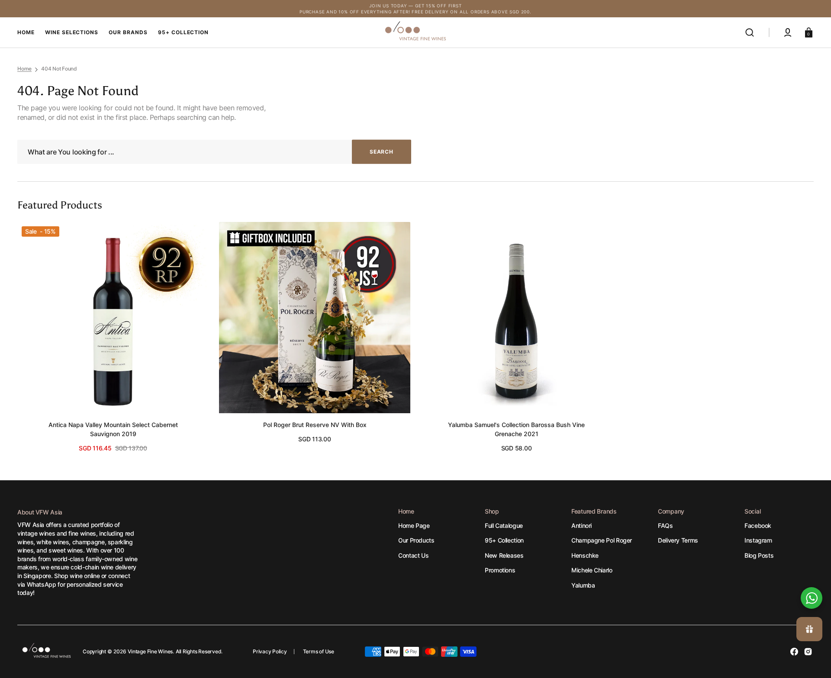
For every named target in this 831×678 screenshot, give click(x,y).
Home (24, 68)
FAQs (665, 525)
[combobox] (214, 152)
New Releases (504, 555)
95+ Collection (504, 540)
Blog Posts (758, 555)
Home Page (414, 525)
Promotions (500, 570)
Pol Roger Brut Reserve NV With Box (315, 424)
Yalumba (583, 585)
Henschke (585, 555)
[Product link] (113, 337)
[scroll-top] (812, 568)
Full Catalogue (504, 525)
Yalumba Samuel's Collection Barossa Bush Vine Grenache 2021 (516, 429)
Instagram (758, 540)
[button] (749, 32)
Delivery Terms (678, 540)
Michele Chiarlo (591, 570)
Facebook (757, 525)
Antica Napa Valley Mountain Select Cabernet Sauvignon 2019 (113, 429)
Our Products (416, 540)
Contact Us (413, 555)
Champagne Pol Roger (601, 540)
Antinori (581, 525)
